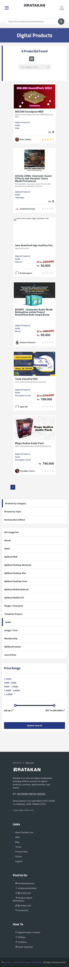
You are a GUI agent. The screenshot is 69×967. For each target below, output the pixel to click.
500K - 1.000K (11, 686)
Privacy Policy (21, 851)
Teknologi (19, 197)
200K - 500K (10, 682)
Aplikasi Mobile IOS (14, 597)
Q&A (17, 837)
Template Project (13, 614)
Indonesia (17, 762)
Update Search (34, 725)
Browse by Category (15, 503)
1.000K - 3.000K (12, 690)
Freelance (22, 942)
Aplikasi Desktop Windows (17, 565)
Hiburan (18, 261)
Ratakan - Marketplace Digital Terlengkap (22, 962)
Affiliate (21, 937)
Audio (17, 125)
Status (18, 856)
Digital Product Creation (28, 932)
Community (22, 910)
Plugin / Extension (13, 605)
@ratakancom (24, 893)
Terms (18, 846)
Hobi (17, 128)
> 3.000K (8, 694)
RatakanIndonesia (25, 883)
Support (19, 861)
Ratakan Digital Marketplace (22, 899)
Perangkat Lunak (23, 395)
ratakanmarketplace (27, 888)
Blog (17, 842)
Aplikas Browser (12, 646)
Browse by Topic (12, 511)
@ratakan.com (24, 905)
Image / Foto (11, 630)
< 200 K (7, 678)
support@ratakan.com (23, 810)
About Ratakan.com (24, 832)
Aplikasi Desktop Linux (15, 581)
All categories (11, 532)
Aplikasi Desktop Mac (15, 573)
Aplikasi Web (10, 556)
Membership (10, 638)
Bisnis (18, 331)
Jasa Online (10, 654)
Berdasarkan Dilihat (14, 519)
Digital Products (22, 122)
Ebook (7, 540)
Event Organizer (25, 946)
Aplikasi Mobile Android (16, 589)
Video (7, 548)
